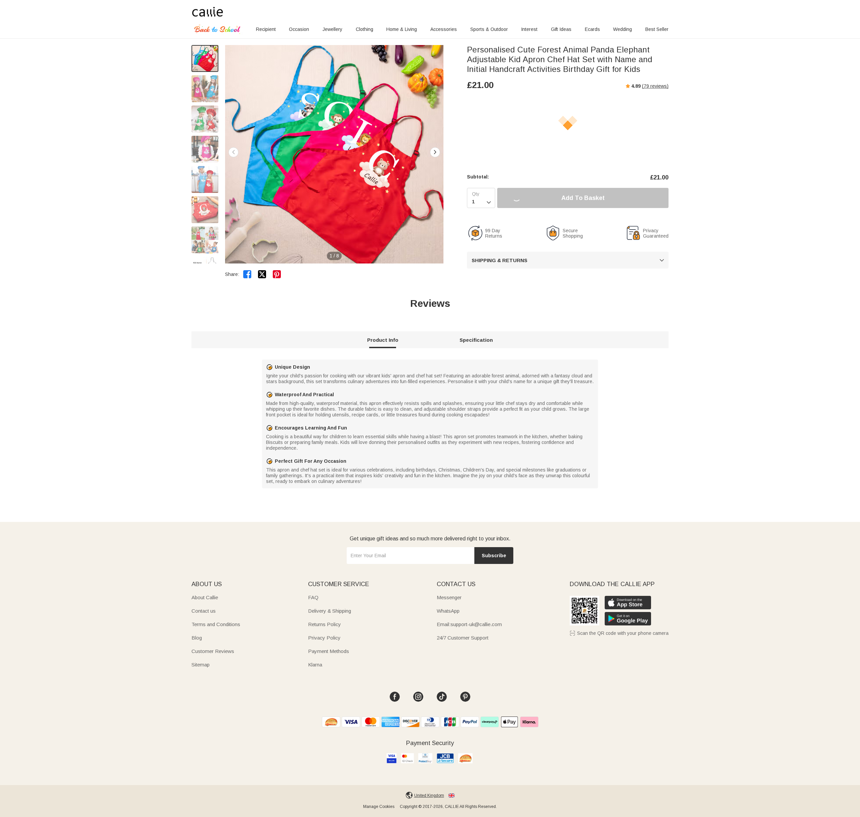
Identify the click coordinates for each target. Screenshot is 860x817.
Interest (529, 29)
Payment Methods (328, 651)
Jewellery (332, 29)
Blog (196, 638)
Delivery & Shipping (329, 611)
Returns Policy (324, 624)
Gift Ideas (561, 29)
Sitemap (200, 664)
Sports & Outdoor (489, 29)
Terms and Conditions (215, 624)
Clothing (364, 29)
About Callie (204, 597)
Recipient (266, 29)
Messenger (449, 597)
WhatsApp (448, 611)
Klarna (315, 664)
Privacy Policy (324, 638)
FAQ (313, 597)
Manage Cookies (378, 806)
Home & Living (401, 29)
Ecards (592, 29)
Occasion (299, 29)
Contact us (203, 611)
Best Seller (657, 29)
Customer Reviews (212, 651)
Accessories (443, 29)
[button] (435, 152)
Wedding (622, 29)
